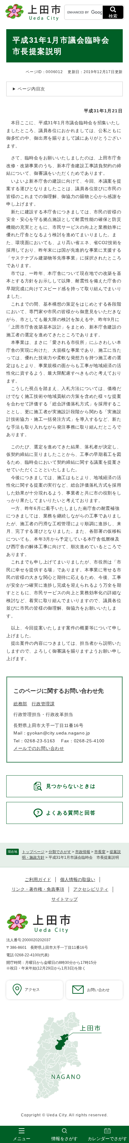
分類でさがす (60, 852)
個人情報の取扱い (77, 879)
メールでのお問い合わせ (38, 748)
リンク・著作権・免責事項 (38, 889)
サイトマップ (64, 899)
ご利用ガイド (38, 879)
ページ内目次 (31, 88)
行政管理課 (43, 703)
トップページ (33, 852)
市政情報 (82, 852)
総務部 (20, 703)
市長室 (100, 852)
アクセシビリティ (90, 889)
